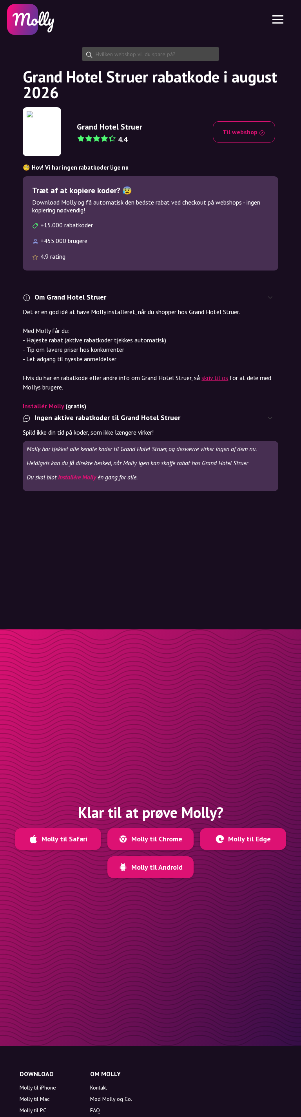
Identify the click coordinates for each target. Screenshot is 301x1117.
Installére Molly (77, 477)
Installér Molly (43, 406)
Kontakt (98, 1087)
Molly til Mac (34, 1098)
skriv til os (214, 378)
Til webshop (241, 132)
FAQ (95, 1110)
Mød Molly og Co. (111, 1098)
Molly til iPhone (38, 1087)
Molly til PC (33, 1110)
